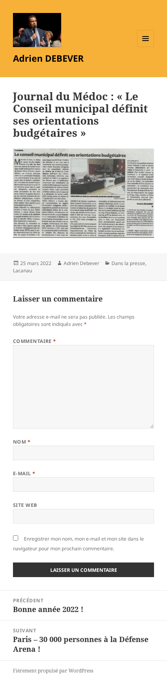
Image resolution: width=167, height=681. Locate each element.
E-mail (24, 473)
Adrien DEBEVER (48, 58)
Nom (21, 441)
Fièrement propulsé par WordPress (53, 670)
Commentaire (34, 341)
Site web (25, 505)
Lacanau (22, 270)
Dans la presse (128, 263)
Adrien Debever (81, 263)
